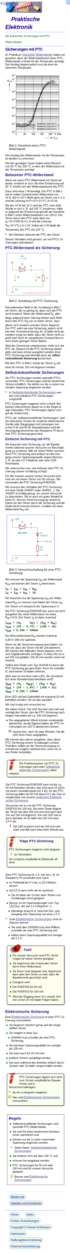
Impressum (18, 1233)
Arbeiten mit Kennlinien (26, 1203)
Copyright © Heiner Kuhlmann (31, 1227)
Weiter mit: (18, 1196)
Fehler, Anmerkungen (25, 1221)
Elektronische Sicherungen (34, 919)
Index (30, 1214)
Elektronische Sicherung (27, 1017)
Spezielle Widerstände (37, 54)
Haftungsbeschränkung (26, 1240)
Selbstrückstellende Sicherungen (34, 392)
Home (15, 1214)
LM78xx (14, 906)
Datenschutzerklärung (25, 1246)
